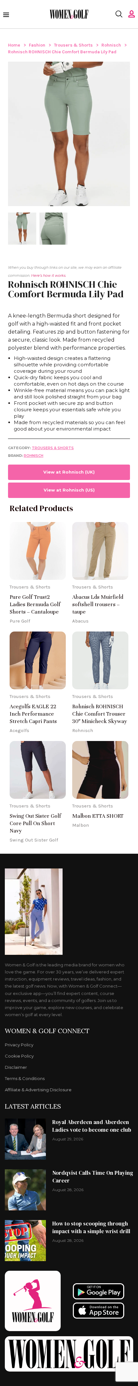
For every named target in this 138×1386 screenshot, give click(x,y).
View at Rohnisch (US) (69, 490)
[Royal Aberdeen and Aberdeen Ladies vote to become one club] (25, 1139)
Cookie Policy (19, 1056)
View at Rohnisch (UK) (69, 472)
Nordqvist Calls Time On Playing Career (92, 1176)
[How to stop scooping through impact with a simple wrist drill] (25, 1240)
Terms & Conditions (25, 1079)
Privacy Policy (19, 1045)
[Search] (119, 14)
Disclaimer (16, 1067)
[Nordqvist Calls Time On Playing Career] (25, 1189)
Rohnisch (111, 45)
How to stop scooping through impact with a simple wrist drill (91, 1227)
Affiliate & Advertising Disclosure (38, 1090)
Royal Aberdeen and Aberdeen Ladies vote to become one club (91, 1126)
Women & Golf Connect (47, 1031)
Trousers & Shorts (73, 45)
